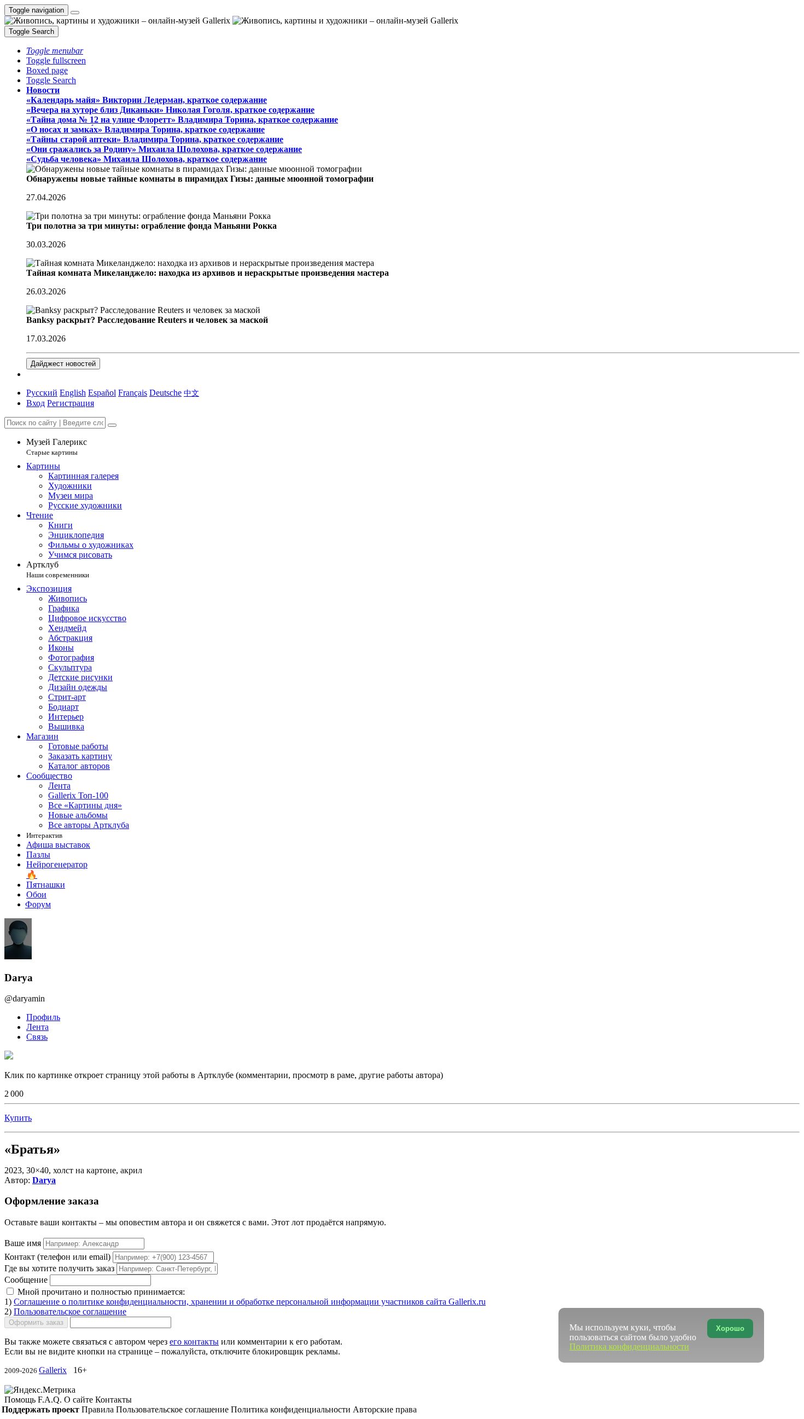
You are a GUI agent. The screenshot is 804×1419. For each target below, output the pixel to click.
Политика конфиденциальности (292, 1409)
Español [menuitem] (102, 392)
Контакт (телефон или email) (58, 1256)
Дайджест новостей (63, 364)
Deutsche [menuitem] (165, 392)
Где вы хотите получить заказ (59, 1268)
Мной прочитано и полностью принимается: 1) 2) (245, 1301)
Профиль (43, 1017)
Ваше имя (23, 1243)
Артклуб (57, 569)
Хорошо (730, 1328)
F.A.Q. (51, 1399)
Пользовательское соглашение (70, 1311)
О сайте (79, 1399)
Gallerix (53, 1370)
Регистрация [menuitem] (70, 403)
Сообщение (26, 1279)
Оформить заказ (36, 1322)
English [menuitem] (73, 392)
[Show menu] (75, 12)
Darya (44, 1180)
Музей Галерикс (56, 446)
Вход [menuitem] (35, 403)
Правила (98, 1409)
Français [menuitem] (132, 392)
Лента (37, 1027)
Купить (18, 1117)
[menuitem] (191, 392)
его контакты (194, 1341)
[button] (54, 50)
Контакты (113, 1399)
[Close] (112, 425)
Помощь (21, 1399)
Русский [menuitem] (41, 392)
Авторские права (385, 1409)
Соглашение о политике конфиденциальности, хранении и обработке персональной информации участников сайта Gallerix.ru (250, 1301)
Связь (37, 1036)
